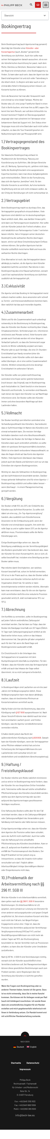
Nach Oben (25, 1041)
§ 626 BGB (36, 737)
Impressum (25, 1069)
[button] (46, 5)
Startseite (16, 1062)
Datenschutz (33, 1062)
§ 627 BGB (20, 712)
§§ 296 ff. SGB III (27, 901)
